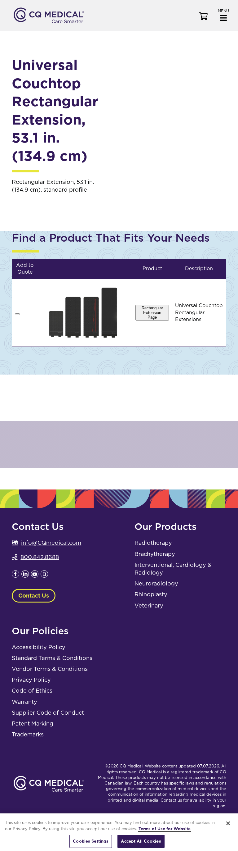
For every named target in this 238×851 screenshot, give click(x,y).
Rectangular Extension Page (152, 313)
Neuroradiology (156, 583)
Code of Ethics (32, 690)
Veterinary (148, 605)
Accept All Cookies (141, 841)
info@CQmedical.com (51, 542)
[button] (223, 14)
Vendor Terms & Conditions (50, 669)
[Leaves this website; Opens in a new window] (15, 575)
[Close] (228, 823)
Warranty (24, 702)
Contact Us (33, 595)
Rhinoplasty (150, 594)
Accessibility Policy (38, 647)
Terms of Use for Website (165, 828)
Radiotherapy (153, 542)
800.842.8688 (39, 557)
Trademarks (28, 734)
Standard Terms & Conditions (52, 658)
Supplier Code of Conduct (48, 712)
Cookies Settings (90, 841)
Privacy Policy (31, 679)
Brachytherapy (154, 554)
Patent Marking (32, 723)
